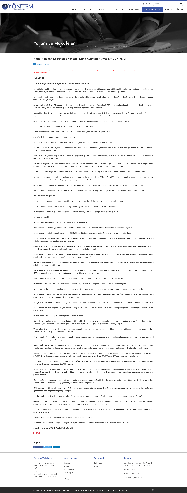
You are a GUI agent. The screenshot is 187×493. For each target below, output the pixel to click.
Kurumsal (88, 9)
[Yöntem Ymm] (18, 7)
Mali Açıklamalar (116, 9)
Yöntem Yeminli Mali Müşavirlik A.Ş (45, 47)
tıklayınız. (124, 490)
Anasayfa (75, 9)
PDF (38, 432)
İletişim (180, 9)
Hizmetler (101, 9)
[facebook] (143, 3)
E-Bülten (169, 9)
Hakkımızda (98, 463)
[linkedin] (149, 3)
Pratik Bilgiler (133, 9)
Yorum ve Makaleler (152, 9)
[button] (38, 447)
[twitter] (146, 3)
